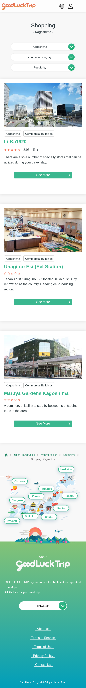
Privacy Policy (43, 655)
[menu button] (79, 6)
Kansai (36, 496)
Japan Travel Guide (24, 454)
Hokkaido (66, 469)
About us (43, 629)
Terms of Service (43, 637)
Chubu (49, 517)
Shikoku (30, 516)
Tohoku (69, 495)
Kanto (61, 508)
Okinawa (19, 481)
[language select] (61, 6)
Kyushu (12, 520)
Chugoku (17, 500)
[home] (19, 6)
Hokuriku (46, 488)
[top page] (6, 454)
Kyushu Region (49, 454)
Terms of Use (43, 646)
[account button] (70, 6)
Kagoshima (69, 454)
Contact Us (43, 664)
